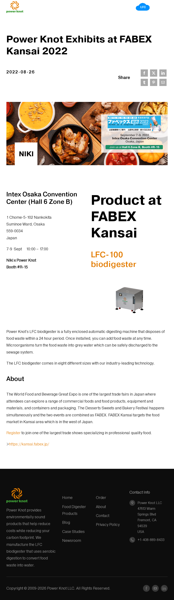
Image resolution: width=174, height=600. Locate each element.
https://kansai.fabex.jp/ (29, 444)
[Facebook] (144, 73)
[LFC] (143, 4)
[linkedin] (164, 588)
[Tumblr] (144, 82)
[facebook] (146, 588)
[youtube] (155, 588)
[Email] (163, 82)
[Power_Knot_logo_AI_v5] (14, 3)
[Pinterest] (153, 82)
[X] (153, 73)
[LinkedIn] (163, 73)
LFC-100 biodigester (113, 259)
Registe (12, 433)
